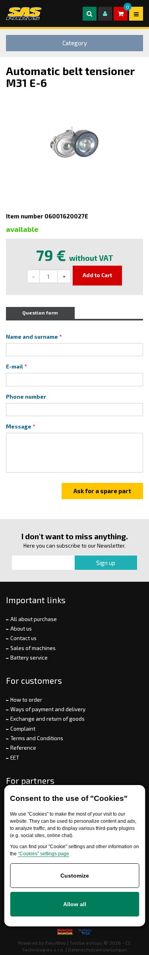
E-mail (14, 366)
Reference (23, 748)
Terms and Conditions (36, 738)
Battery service (29, 657)
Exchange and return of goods (47, 719)
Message (18, 426)
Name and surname (32, 337)
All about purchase (33, 619)
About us (21, 628)
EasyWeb (55, 942)
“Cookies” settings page (43, 854)
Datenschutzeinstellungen (97, 949)
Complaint (22, 728)
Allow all (74, 904)
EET (14, 757)
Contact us (23, 638)
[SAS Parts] (24, 13)
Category (74, 42)
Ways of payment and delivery (47, 709)
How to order (26, 699)
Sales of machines (33, 648)
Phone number (26, 397)
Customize (74, 875)
